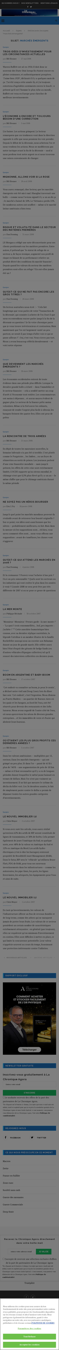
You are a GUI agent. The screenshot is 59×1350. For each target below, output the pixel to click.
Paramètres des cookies (29, 1328)
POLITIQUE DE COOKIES (43, 1323)
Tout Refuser (29, 1336)
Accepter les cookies (29, 1344)
